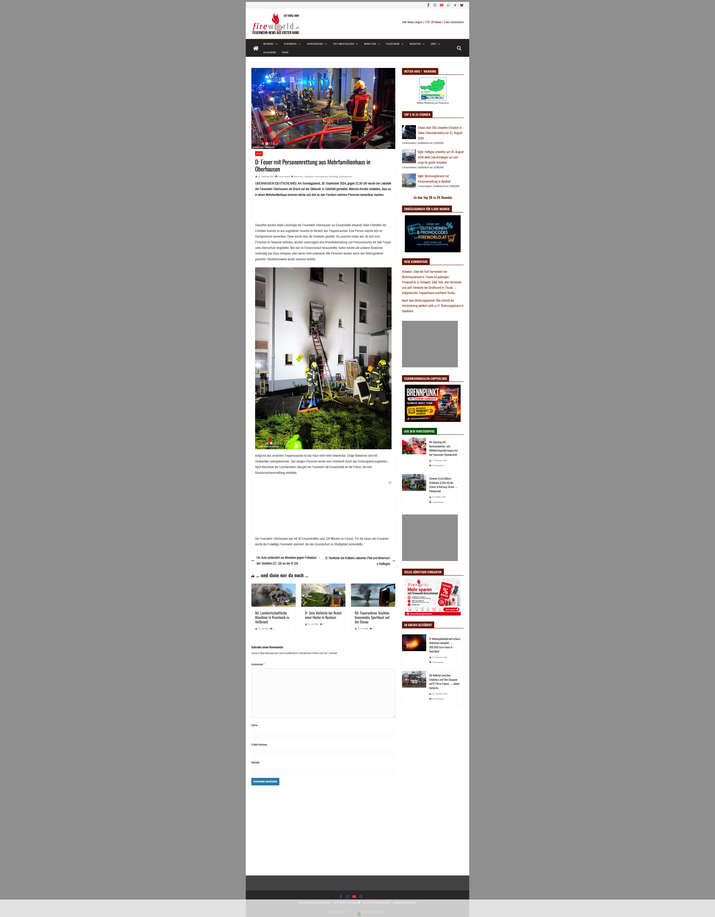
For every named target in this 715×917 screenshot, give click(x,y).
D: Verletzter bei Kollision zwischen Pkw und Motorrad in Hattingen (357, 561)
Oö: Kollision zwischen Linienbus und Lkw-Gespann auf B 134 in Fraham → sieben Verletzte (444, 681)
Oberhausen (309, 176)
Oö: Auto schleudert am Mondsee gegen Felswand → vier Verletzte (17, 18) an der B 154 (288, 560)
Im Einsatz (268, 44)
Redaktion (415, 44)
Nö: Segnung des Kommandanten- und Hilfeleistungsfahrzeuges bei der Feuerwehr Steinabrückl (443, 448)
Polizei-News (393, 44)
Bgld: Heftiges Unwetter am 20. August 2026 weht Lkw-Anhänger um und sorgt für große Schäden (441, 157)
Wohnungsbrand (345, 176)
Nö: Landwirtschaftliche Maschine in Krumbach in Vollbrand (272, 617)
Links (433, 44)
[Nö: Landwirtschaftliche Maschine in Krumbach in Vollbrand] (273, 586)
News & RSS (370, 44)
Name (254, 725)
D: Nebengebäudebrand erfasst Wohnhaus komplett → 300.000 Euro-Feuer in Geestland (444, 645)
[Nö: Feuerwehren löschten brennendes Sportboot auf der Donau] (373, 586)
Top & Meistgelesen (343, 44)
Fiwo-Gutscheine (454, 22)
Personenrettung (321, 176)
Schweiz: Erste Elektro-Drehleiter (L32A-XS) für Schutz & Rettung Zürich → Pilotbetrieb (443, 484)
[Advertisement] (430, 344)
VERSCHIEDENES (315, 44)
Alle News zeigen (412, 22)
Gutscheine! (269, 52)
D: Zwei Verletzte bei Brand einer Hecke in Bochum (323, 615)
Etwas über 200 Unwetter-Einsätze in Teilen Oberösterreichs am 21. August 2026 (440, 133)
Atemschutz (298, 176)
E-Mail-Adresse (259, 744)
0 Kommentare (284, 176)
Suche (285, 52)
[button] (276, 44)
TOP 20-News (433, 22)
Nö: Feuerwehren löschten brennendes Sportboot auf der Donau (372, 617)
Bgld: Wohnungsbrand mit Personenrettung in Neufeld (434, 179)
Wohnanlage (333, 176)
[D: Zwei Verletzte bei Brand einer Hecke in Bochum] (323, 586)
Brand (259, 153)
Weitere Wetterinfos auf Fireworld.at (433, 103)
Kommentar (258, 664)
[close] (359, 902)
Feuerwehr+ (290, 44)
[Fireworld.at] (255, 48)
